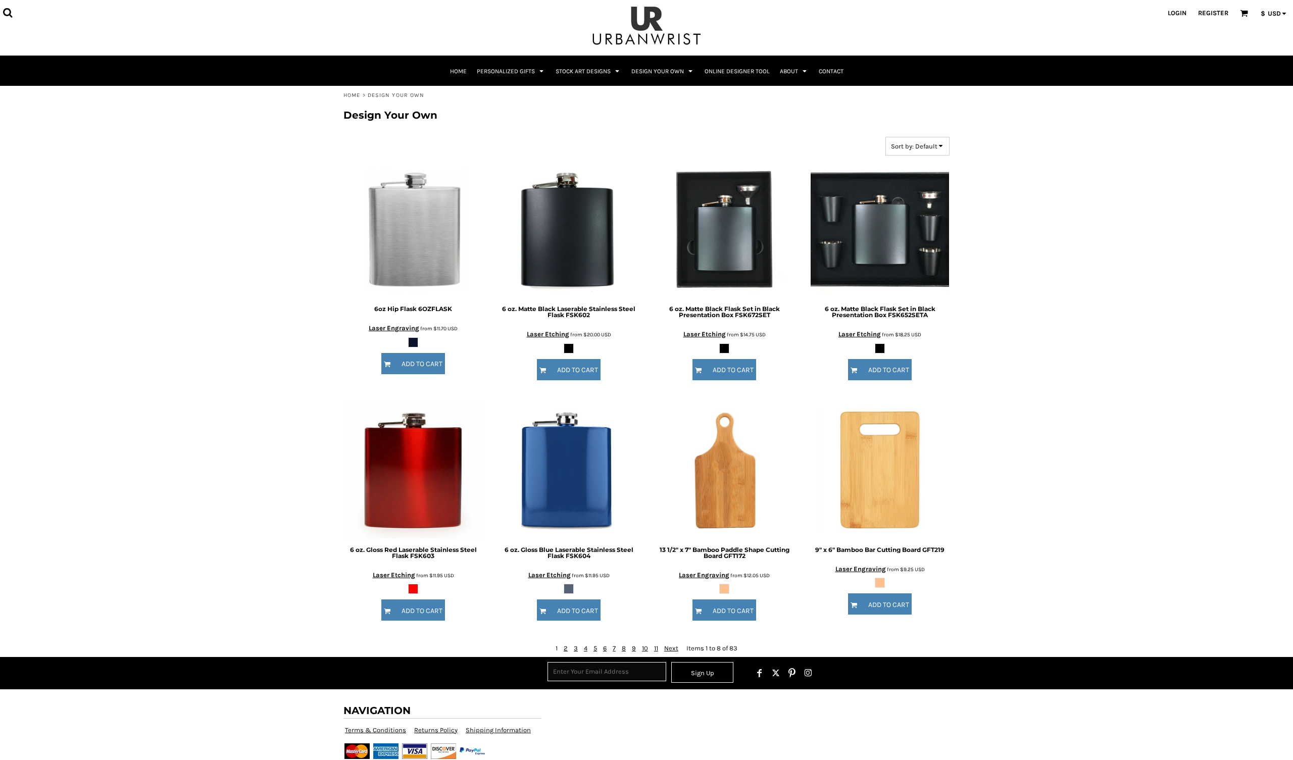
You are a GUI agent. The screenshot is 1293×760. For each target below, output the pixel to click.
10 (645, 648)
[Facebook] (760, 673)
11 (656, 648)
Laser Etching (548, 334)
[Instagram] (808, 673)
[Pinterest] (792, 673)
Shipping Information (498, 730)
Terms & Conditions (375, 730)
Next (671, 648)
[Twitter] (776, 673)
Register (1213, 13)
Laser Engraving (394, 328)
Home (351, 95)
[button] (8, 13)
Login (1177, 13)
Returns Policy (436, 730)
